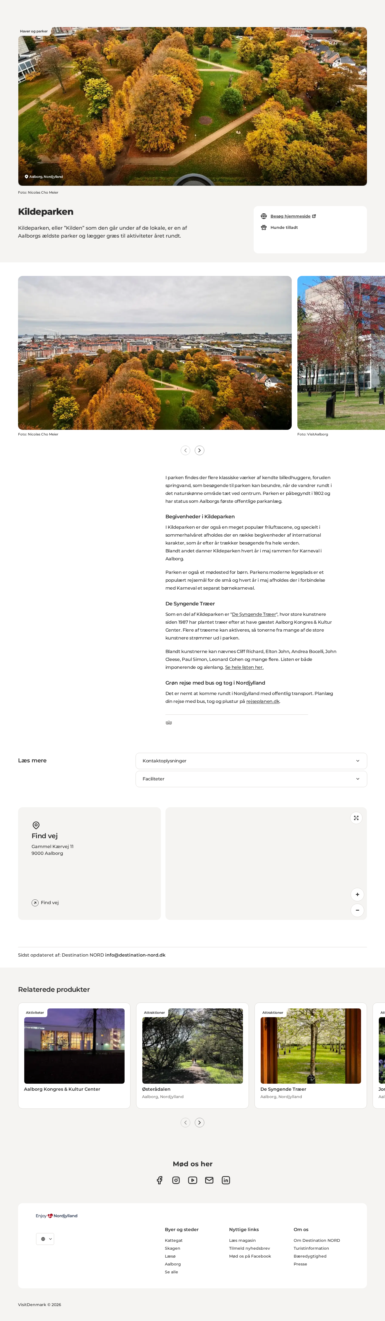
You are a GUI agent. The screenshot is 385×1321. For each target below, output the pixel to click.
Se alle (171, 1271)
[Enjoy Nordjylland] (56, 1215)
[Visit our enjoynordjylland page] (159, 1180)
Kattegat (174, 1240)
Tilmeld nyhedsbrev (249, 1248)
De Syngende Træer (254, 614)
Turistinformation (311, 1248)
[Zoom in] (357, 894)
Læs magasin (242, 1240)
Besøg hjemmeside (291, 216)
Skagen (172, 1248)
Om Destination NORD (317, 1240)
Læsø (170, 1256)
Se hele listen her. (244, 667)
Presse (300, 1264)
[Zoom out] (357, 910)
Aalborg (173, 1264)
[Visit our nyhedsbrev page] (209, 1180)
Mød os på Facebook (250, 1256)
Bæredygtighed (310, 1256)
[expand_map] (356, 818)
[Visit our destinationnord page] (226, 1180)
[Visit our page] (176, 1180)
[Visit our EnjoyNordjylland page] (193, 1180)
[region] (266, 863)
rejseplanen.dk (263, 701)
